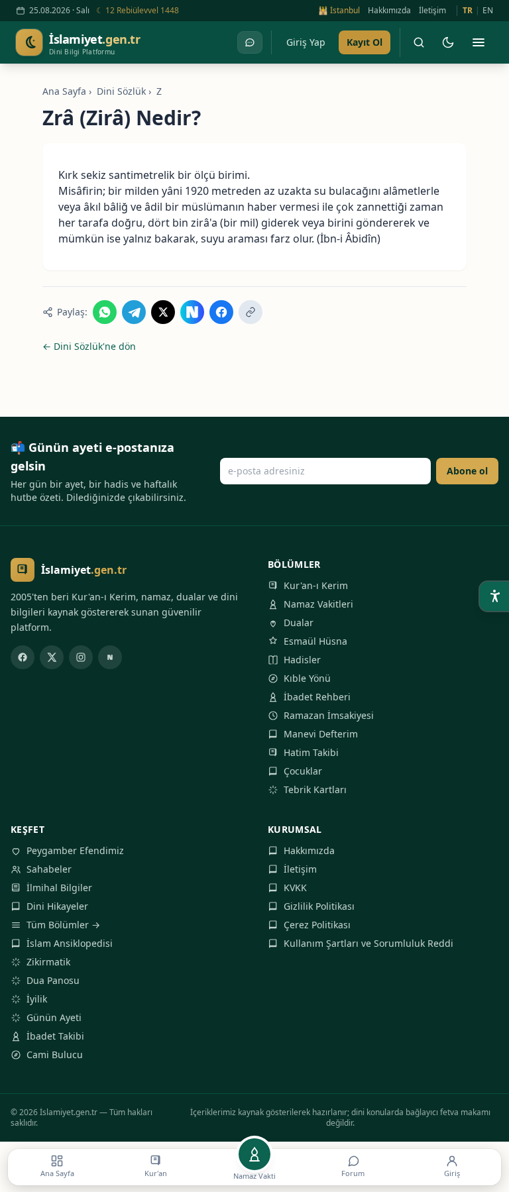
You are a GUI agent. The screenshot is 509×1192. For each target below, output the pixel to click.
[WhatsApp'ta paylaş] (105, 312)
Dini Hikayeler (57, 906)
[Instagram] (81, 657)
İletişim (432, 10)
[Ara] (419, 42)
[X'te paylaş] (163, 312)
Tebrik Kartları (315, 789)
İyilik (37, 999)
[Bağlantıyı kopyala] (250, 312)
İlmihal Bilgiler (59, 887)
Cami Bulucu (55, 1054)
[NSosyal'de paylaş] (192, 312)
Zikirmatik (48, 961)
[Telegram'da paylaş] (134, 312)
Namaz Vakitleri (318, 604)
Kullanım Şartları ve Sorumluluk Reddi (368, 943)
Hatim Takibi (311, 752)
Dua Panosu (53, 980)
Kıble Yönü (307, 678)
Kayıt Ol (364, 42)
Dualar (298, 622)
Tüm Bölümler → (63, 924)
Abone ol (467, 470)
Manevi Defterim (321, 734)
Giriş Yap (305, 42)
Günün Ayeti (54, 1017)
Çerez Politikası (317, 924)
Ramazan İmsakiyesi (329, 715)
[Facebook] (22, 657)
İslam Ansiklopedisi (70, 943)
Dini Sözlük (121, 91)
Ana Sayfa (64, 91)
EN (487, 10)
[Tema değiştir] (448, 42)
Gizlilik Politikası (319, 906)
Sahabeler (49, 869)
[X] (52, 657)
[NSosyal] (110, 657)
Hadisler (302, 659)
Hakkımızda (389, 10)
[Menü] (478, 42)
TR (468, 10)
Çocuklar (303, 771)
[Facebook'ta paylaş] (221, 312)
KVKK (295, 887)
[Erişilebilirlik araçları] (494, 596)
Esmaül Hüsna (315, 641)
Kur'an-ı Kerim (316, 585)
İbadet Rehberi (317, 696)
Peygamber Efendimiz (75, 850)
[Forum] (250, 42)
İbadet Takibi (55, 1036)
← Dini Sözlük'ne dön (89, 346)
